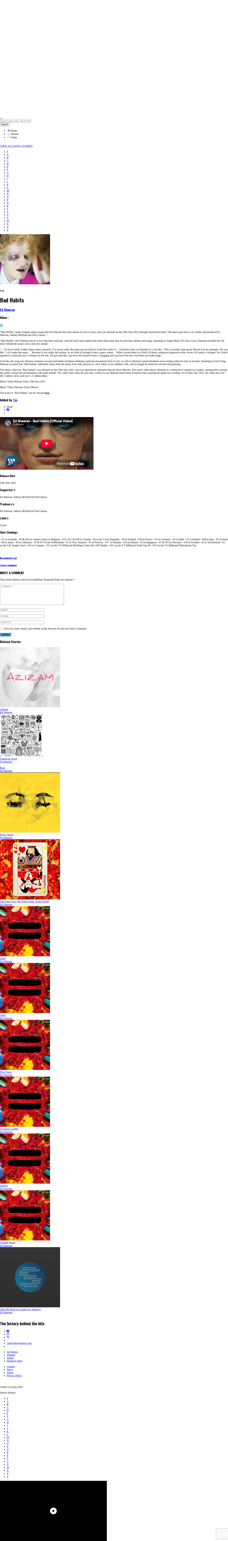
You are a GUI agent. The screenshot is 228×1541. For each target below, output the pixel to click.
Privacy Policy (14, 1375)
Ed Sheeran (7, 309)
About (10, 1372)
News (10, 1369)
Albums (11, 1354)
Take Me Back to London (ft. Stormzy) (20, 1309)
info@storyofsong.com (19, 1343)
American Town (8, 758)
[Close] (1, 118)
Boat (2, 767)
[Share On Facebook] (8, 409)
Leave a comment (8, 565)
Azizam (4, 709)
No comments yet (8, 558)
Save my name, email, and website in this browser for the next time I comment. (45, 628)
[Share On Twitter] (8, 412)
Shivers (4, 1185)
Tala (15, 400)
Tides (3, 1015)
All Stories (12, 1351)
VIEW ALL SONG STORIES (16, 146)
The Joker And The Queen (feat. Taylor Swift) (24, 901)
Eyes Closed (6, 834)
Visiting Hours (7, 1242)
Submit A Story (15, 1360)
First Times (6, 1072)
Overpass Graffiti (9, 1128)
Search (4, 124)
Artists (10, 1357)
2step (3, 958)
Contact (11, 1366)
